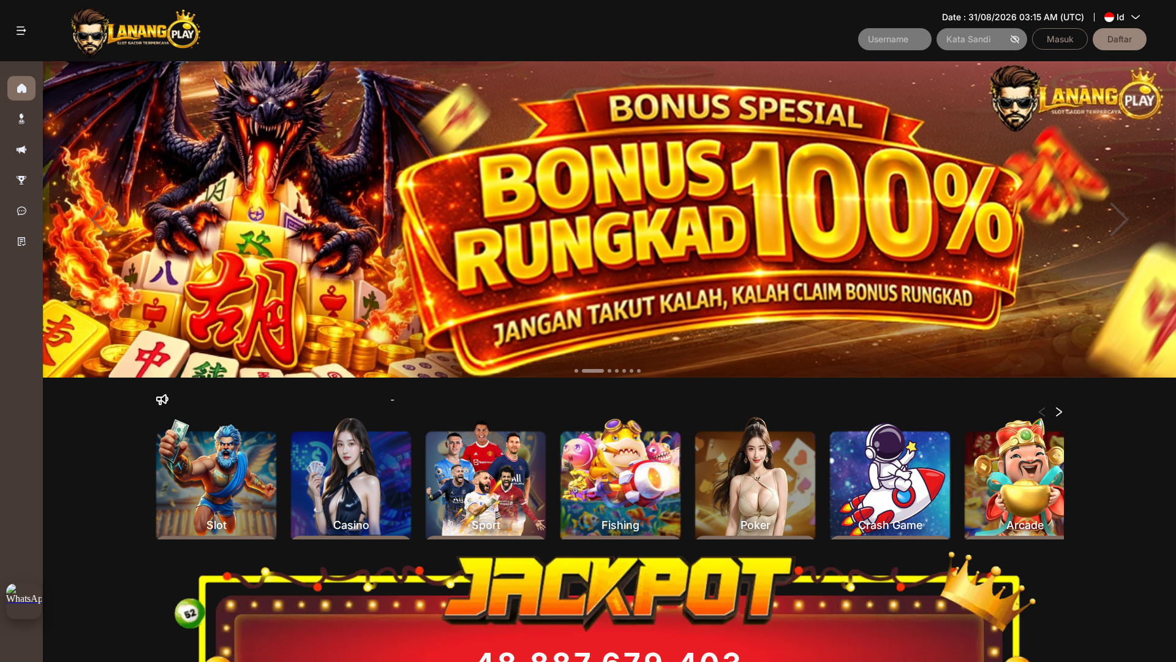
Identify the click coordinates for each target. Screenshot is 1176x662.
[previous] (99, 219)
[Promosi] (21, 149)
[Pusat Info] (21, 241)
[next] (1119, 219)
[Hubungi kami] (21, 211)
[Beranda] (21, 88)
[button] (21, 119)
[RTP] (21, 180)
